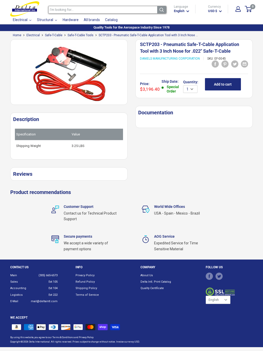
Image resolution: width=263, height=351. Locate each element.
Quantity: (190, 82)
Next (130, 74)
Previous (8, 74)
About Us (146, 275)
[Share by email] (244, 64)
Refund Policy (85, 281)
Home (17, 35)
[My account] (238, 9)
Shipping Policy (86, 288)
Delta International (39, 341)
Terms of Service (87, 295)
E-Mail (14, 301)
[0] (248, 9)
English (214, 300)
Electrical (33, 35)
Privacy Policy (85, 275)
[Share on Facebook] (215, 64)
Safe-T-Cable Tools (80, 35)
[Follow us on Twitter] (219, 276)
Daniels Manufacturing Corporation (170, 58)
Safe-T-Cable (53, 35)
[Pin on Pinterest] (225, 64)
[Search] (161, 9)
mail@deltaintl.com (44, 301)
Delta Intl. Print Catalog (155, 281)
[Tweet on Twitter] (234, 64)
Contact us (19, 267)
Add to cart (223, 84)
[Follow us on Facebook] (209, 276)
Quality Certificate (152, 288)
